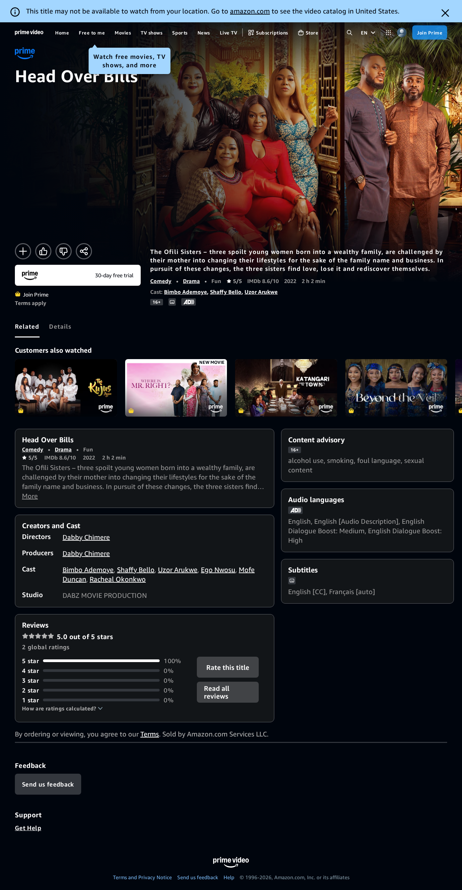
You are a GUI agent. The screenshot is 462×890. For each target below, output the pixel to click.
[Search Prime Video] (349, 32)
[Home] (29, 32)
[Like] (43, 251)
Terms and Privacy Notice (142, 877)
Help (229, 877)
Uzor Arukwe (261, 291)
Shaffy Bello (225, 291)
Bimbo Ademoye (185, 291)
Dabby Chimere (86, 537)
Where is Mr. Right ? (176, 388)
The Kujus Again (66, 388)
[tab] (27, 326)
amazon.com (250, 11)
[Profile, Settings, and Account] (401, 32)
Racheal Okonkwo (118, 579)
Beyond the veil (396, 388)
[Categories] (388, 32)
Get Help (28, 828)
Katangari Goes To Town (286, 388)
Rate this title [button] (228, 667)
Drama (191, 281)
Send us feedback (197, 877)
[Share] (84, 251)
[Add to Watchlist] (23, 251)
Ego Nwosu (218, 569)
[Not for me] (63, 251)
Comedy (160, 281)
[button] (62, 708)
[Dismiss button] (445, 13)
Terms (149, 734)
